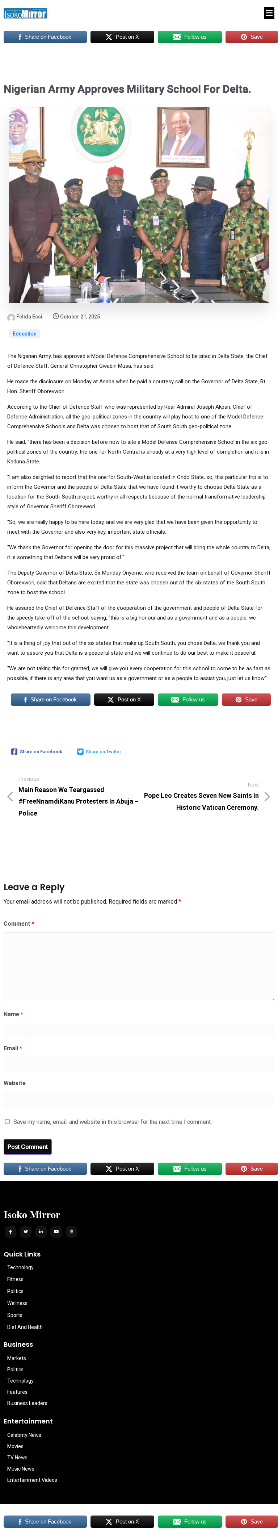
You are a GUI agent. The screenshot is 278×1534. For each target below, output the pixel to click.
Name (13, 1014)
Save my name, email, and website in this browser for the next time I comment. (112, 1121)
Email (13, 1048)
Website (15, 1083)
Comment (19, 923)
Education (25, 334)
